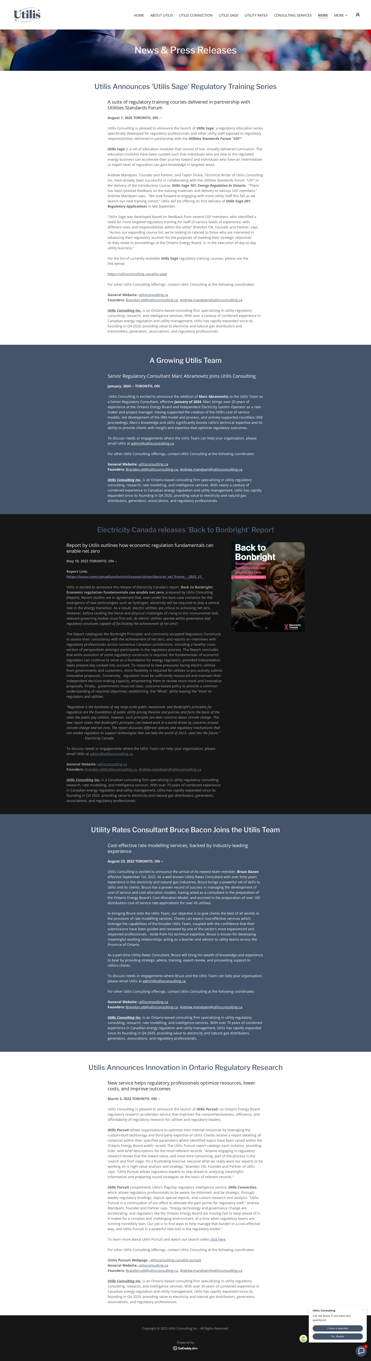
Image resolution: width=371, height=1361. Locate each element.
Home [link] (139, 15)
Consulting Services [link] (293, 15)
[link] (27, 14)
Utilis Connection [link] (196, 15)
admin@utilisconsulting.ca (152, 443)
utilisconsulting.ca (153, 294)
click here (217, 1239)
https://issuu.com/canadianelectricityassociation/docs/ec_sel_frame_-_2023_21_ (134, 576)
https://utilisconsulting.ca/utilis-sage (137, 274)
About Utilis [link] (161, 15)
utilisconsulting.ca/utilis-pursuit (175, 1260)
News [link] (323, 15)
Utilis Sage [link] (228, 15)
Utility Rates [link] (256, 15)
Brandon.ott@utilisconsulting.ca (152, 300)
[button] (341, 15)
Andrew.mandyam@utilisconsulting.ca (211, 300)
